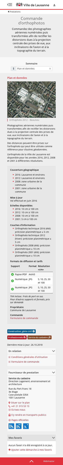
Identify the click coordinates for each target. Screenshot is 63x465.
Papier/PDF (21, 274)
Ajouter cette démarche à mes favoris (31, 449)
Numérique (21, 279)
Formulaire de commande (24, 318)
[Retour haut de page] (31, 461)
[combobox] (34, 68)
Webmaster (48, 461)
